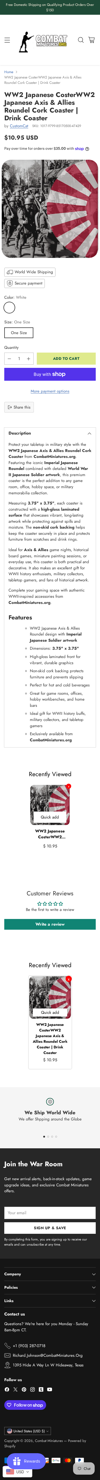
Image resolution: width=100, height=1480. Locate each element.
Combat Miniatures (49, 1440)
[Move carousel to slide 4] (56, 1137)
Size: (17, 322)
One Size (19, 333)
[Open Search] (80, 40)
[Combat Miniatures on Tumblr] (41, 1390)
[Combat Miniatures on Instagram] (32, 1390)
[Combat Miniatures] (44, 40)
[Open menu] (7, 40)
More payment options (50, 391)
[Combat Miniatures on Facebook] (7, 1390)
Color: (15, 297)
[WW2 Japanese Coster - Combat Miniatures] (50, 209)
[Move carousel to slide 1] (44, 1137)
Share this (22, 407)
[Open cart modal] (91, 40)
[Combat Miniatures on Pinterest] (24, 1390)
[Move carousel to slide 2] (48, 1137)
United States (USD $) (29, 1431)
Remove (68, 786)
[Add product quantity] (28, 358)
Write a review (50, 924)
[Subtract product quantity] (9, 358)
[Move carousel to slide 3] (52, 1137)
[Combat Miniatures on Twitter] (15, 1390)
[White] (9, 307)
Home (8, 71)
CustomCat (19, 126)
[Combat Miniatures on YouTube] (49, 1390)
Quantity (11, 347)
